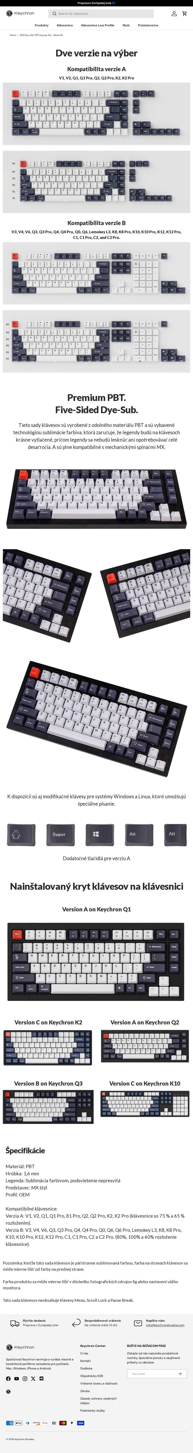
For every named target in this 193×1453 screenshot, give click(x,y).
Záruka (85, 1391)
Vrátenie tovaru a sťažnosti (98, 1383)
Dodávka (86, 1368)
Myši (126, 25)
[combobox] (101, 13)
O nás (84, 1353)
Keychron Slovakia (24, 1439)
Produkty (42, 25)
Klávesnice (65, 25)
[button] (185, 13)
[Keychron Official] (8, 1392)
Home (13, 35)
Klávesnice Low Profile (97, 25)
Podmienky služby (92, 1411)
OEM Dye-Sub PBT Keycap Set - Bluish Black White (42, 35)
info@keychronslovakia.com (165, 1325)
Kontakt (85, 1361)
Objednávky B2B (91, 1376)
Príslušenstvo (148, 25)
